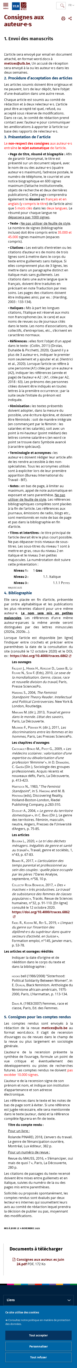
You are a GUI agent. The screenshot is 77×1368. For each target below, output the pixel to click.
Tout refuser (38, 1357)
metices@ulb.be (17, 63)
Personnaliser (38, 1346)
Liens (11, 1300)
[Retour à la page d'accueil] (19, 5)
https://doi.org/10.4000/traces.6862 (39, 656)
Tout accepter (38, 1335)
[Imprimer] (63, 18)
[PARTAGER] (70, 18)
